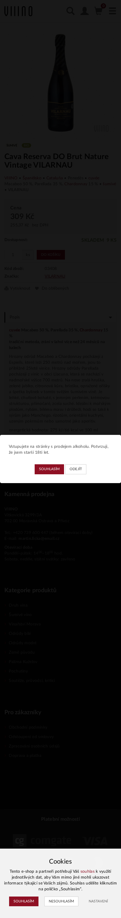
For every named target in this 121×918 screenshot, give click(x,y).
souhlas (87, 871)
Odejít (76, 469)
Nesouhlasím (61, 901)
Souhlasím (49, 469)
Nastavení (98, 901)
